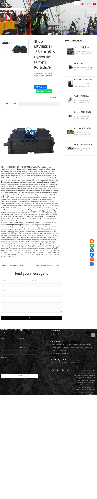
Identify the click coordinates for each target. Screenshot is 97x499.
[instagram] (63, 370)
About (75, 335)
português (92, 6)
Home (54, 335)
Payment (86, 335)
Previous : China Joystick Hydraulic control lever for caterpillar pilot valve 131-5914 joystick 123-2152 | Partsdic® (13, 265)
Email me (42, 87)
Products (65, 335)
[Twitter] (67, 370)
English (87, 3)
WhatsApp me (45, 91)
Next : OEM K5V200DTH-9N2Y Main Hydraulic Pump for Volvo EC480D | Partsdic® (48, 265)
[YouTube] (57, 370)
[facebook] (52, 370)
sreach (76, 3)
